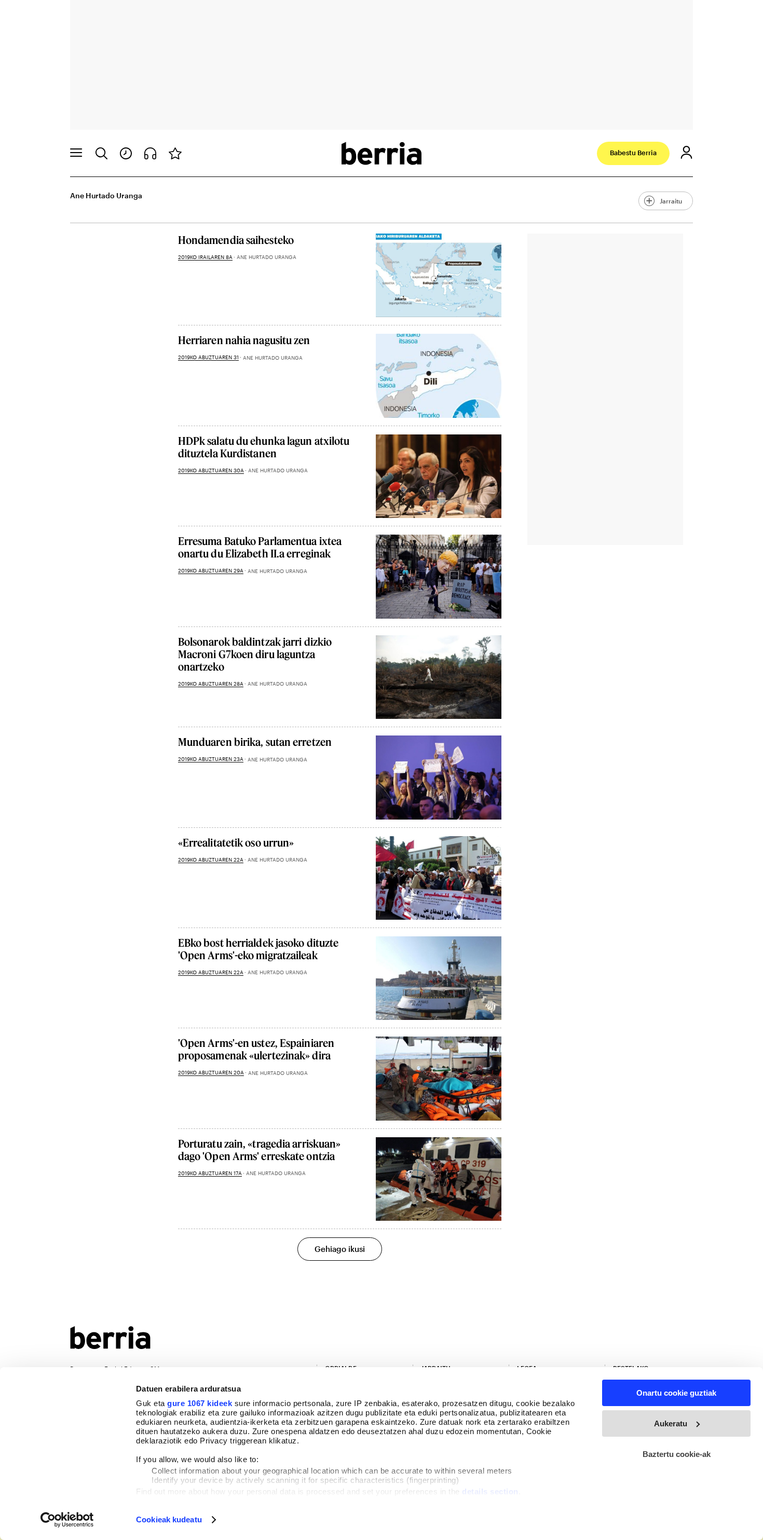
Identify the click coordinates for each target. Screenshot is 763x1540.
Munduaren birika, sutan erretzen (255, 741)
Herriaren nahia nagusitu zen (244, 340)
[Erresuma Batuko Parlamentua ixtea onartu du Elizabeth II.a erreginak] (438, 576)
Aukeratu (670, 1423)
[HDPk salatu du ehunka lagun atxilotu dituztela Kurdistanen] (438, 476)
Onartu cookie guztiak (676, 1392)
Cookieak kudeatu (169, 1519)
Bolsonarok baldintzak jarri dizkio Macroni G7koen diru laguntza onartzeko (255, 654)
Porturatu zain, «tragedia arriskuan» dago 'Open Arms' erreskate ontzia (259, 1149)
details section (490, 1491)
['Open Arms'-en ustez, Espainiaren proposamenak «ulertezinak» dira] (438, 1078)
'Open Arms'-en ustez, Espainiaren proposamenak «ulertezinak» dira (256, 1049)
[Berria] (110, 1346)
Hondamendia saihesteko (236, 240)
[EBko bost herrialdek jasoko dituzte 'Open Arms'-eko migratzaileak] (438, 978)
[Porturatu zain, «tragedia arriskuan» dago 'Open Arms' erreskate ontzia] (438, 1179)
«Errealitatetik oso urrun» (236, 842)
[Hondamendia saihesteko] (438, 275)
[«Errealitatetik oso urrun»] (438, 878)
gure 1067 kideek (199, 1403)
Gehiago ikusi (340, 1248)
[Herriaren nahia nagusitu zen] (438, 375)
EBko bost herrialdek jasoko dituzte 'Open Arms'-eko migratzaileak (258, 948)
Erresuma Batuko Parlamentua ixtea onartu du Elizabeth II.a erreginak (260, 547)
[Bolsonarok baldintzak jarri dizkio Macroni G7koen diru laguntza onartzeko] (438, 677)
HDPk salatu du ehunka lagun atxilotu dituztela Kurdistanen (264, 446)
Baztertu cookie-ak (677, 1454)
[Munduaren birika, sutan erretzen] (438, 777)
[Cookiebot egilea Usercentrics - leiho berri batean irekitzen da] (67, 1520)
